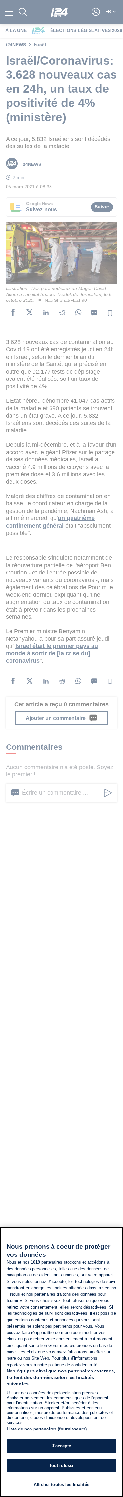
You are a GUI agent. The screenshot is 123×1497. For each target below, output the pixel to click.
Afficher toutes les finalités (61, 1484)
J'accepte (61, 1445)
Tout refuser (61, 1465)
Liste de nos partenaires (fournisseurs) (47, 1429)
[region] (61, 1362)
